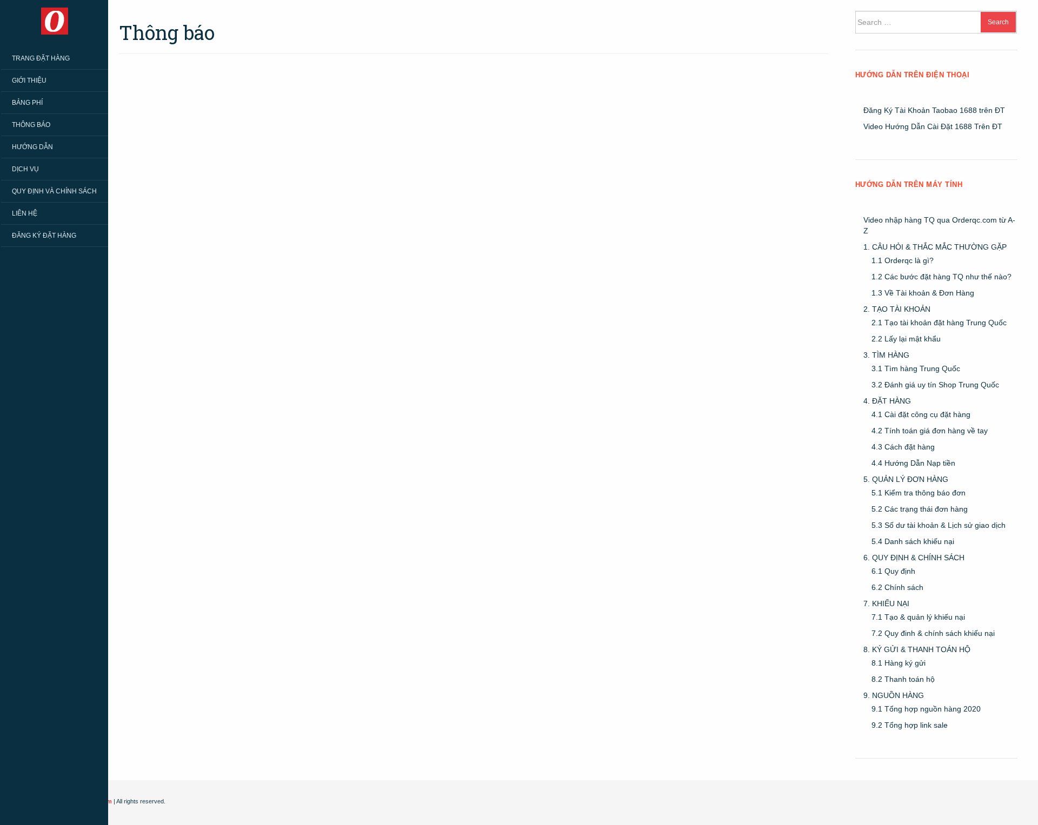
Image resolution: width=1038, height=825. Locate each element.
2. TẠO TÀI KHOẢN (896, 309)
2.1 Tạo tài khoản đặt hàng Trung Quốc (939, 322)
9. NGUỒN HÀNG (893, 695)
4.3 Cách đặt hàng (903, 446)
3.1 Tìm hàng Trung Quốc (915, 368)
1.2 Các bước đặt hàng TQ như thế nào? (941, 276)
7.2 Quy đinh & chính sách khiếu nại (933, 633)
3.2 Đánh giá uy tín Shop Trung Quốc (935, 384)
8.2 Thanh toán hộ (903, 679)
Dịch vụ (25, 169)
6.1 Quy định (893, 571)
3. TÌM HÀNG (886, 355)
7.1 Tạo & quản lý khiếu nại (918, 617)
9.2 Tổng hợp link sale (909, 725)
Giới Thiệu (29, 80)
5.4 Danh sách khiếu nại (912, 541)
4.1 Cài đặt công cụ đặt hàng (920, 414)
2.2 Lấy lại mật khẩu (906, 338)
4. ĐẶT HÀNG (887, 401)
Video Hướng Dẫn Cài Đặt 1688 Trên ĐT (932, 126)
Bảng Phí (27, 102)
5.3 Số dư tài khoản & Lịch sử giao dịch (938, 525)
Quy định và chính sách (54, 191)
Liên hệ (24, 213)
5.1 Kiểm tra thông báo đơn (918, 492)
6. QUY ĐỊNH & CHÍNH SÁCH (913, 557)
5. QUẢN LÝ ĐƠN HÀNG (905, 479)
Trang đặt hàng (41, 58)
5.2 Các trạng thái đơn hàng (919, 509)
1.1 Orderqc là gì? (902, 260)
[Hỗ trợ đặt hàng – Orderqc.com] (54, 20)
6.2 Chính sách (897, 587)
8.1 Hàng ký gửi (898, 663)
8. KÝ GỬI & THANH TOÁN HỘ (916, 649)
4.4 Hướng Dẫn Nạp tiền (913, 463)
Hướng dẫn (32, 147)
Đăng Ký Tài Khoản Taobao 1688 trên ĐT (934, 110)
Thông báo (31, 125)
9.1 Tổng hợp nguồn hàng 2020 (926, 709)
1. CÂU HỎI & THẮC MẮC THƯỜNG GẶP (935, 247)
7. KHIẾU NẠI (886, 603)
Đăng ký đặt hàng (44, 235)
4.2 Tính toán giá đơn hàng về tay (929, 430)
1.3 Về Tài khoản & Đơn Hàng (922, 293)
